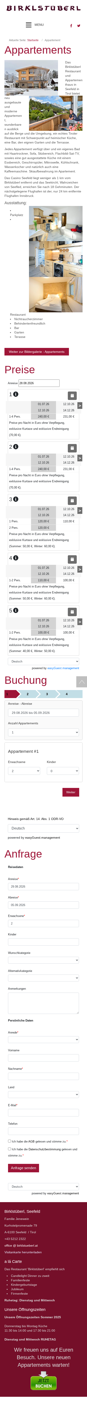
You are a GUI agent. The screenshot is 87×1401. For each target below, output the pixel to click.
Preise (19, 369)
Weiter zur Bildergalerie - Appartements (36, 351)
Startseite (33, 40)
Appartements (37, 50)
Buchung (25, 680)
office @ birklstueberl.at (21, 1245)
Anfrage (23, 854)
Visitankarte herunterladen (23, 1252)
